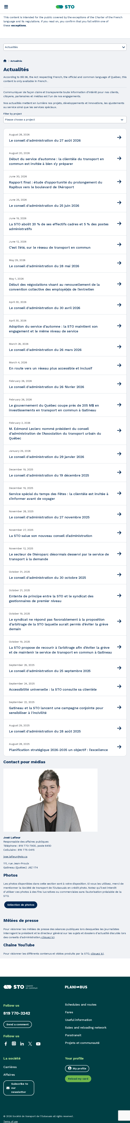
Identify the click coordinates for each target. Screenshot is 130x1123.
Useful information (78, 1020)
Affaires (9, 1074)
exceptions (18, 25)
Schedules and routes (80, 1004)
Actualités (11, 47)
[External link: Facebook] (5, 1043)
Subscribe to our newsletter (19, 1088)
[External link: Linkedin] (22, 1043)
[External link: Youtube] (38, 1043)
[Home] (4, 60)
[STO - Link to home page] (65, 7)
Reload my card (78, 1078)
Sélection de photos (20, 904)
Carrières (10, 1067)
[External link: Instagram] (14, 1043)
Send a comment (17, 1024)
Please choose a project (20, 119)
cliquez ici (47, 937)
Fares (69, 1012)
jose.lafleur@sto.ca (15, 856)
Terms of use (10, 1121)
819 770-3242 (16, 1013)
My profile (79, 1068)
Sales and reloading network (85, 1027)
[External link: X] (30, 1043)
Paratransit (73, 1035)
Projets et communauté (82, 1043)
